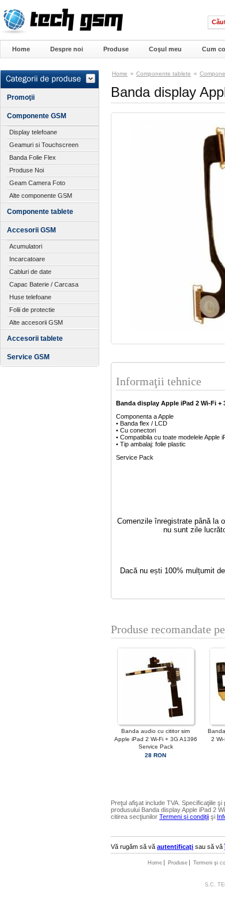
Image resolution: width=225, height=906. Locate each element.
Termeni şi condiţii (184, 816)
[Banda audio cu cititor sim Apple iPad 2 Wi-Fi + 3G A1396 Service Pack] (155, 723)
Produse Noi (26, 170)
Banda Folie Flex (32, 157)
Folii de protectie (32, 309)
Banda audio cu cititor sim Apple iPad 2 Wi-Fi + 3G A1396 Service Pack (155, 738)
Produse (116, 49)
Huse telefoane (30, 297)
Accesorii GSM (31, 230)
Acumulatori (25, 246)
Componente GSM (36, 116)
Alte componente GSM (40, 195)
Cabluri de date (30, 271)
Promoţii (21, 97)
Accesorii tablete (35, 338)
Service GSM (28, 357)
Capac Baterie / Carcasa (43, 284)
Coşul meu (165, 49)
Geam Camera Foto (37, 182)
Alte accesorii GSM (36, 322)
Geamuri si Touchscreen (43, 144)
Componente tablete (40, 212)
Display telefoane (33, 132)
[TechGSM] (61, 31)
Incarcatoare (27, 258)
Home (21, 49)
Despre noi (66, 49)
